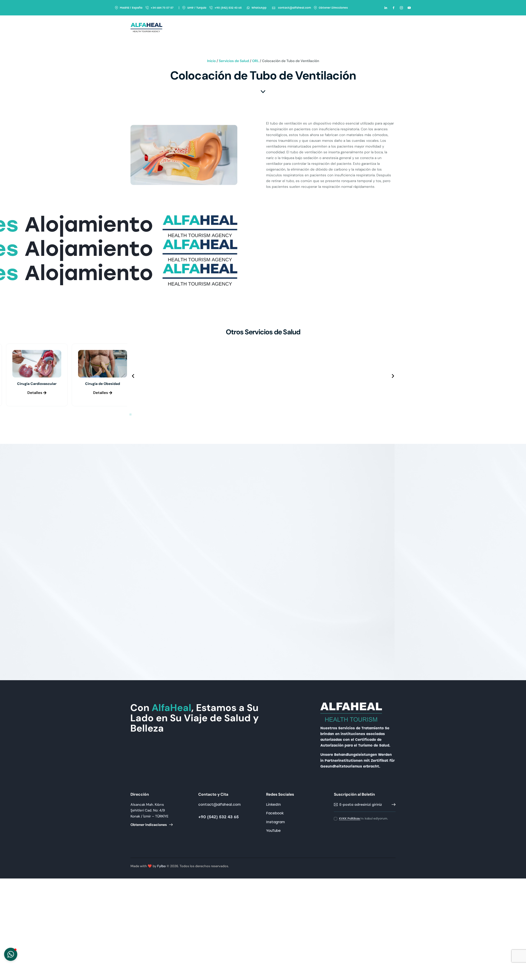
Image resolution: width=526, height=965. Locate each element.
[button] (133, 376)
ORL (255, 61)
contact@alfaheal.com (219, 804)
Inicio (211, 61)
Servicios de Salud (234, 61)
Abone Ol (392, 804)
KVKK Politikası (349, 818)
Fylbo (161, 866)
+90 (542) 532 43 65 (218, 817)
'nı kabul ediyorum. (363, 818)
